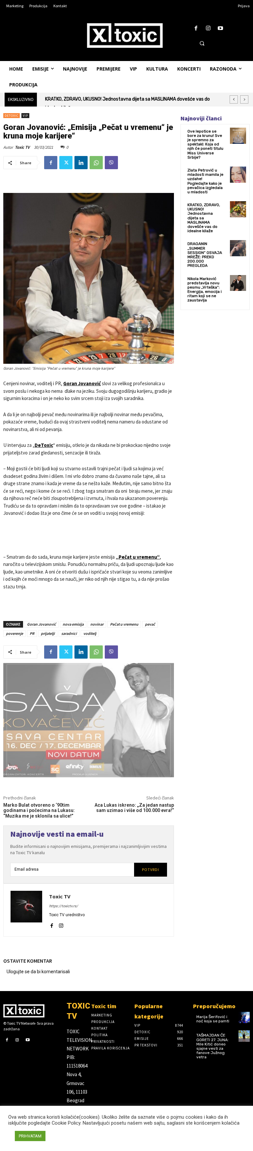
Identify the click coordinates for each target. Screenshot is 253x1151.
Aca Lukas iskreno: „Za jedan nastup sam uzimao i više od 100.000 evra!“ (134, 807)
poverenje (14, 633)
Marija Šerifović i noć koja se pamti (212, 1018)
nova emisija (73, 624)
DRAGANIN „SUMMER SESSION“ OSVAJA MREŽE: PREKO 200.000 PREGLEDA (130, 99)
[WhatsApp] (96, 162)
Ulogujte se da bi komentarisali (38, 971)
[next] (244, 99)
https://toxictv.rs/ (63, 906)
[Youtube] (220, 28)
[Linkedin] (81, 162)
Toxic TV (22, 147)
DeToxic (11, 115)
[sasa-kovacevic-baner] (88, 720)
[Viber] (111, 162)
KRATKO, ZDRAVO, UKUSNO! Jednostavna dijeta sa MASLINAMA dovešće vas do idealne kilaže (203, 217)
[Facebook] (195, 28)
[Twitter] (65, 162)
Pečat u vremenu (124, 624)
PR (32, 633)
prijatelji (48, 633)
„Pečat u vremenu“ (138, 557)
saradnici (69, 633)
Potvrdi (150, 869)
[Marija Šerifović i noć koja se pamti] (244, 1017)
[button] (202, 43)
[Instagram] (208, 28)
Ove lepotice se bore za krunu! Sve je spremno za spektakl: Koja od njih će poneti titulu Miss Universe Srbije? (205, 144)
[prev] (234, 99)
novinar (96, 624)
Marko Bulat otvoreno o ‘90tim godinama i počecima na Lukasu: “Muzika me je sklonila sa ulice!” (39, 810)
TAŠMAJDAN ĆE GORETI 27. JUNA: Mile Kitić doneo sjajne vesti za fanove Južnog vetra (212, 1046)
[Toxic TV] (26, 910)
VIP (25, 115)
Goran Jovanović (82, 383)
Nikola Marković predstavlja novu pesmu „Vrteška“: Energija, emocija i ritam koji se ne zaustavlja (204, 289)
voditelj (89, 633)
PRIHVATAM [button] (30, 1136)
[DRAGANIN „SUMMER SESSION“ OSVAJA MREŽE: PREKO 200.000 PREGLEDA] (238, 248)
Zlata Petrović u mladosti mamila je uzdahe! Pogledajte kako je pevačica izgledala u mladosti (205, 181)
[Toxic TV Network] (31, 1010)
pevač (150, 624)
